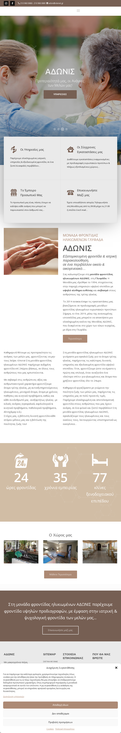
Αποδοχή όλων (60, 705)
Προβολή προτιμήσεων (60, 722)
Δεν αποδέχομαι (60, 713)
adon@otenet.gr (56, 3)
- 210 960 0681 (39, 3)
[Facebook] (12, 3)
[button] (116, 667)
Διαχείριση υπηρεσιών (13, 696)
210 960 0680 (26, 3)
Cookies (50, 729)
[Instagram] (6, 3)
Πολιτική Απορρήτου (65, 729)
